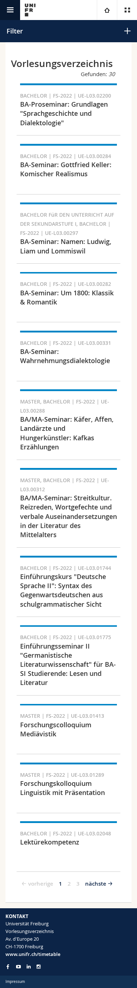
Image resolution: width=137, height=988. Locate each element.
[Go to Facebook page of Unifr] (7, 966)
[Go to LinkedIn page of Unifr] (29, 966)
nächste (95, 883)
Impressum (15, 981)
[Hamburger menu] (10, 10)
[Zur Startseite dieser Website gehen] (30, 10)
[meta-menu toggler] (127, 10)
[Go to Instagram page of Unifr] (39, 966)
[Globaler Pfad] (107, 10)
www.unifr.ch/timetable (32, 954)
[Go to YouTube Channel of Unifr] (18, 966)
